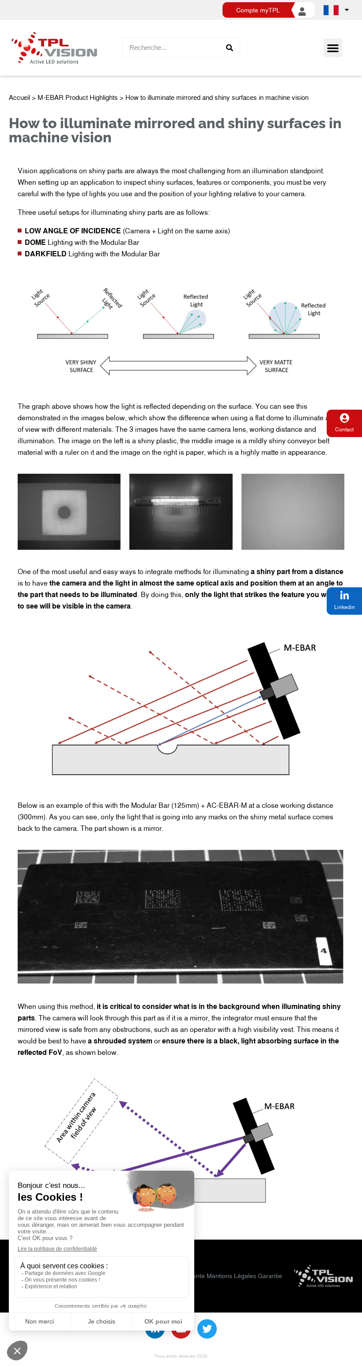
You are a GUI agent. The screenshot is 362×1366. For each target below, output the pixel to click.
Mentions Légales (231, 1275)
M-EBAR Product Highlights (78, 97)
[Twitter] (207, 1329)
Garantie (270, 1275)
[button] (333, 47)
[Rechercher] (229, 47)
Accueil (19, 97)
